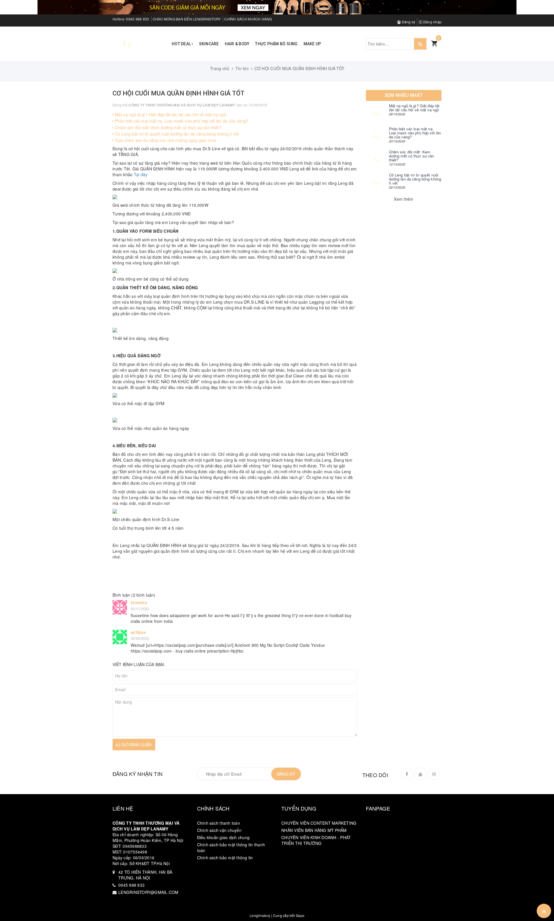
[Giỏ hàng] (434, 43)
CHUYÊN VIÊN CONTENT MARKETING (318, 823)
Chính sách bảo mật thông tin (225, 857)
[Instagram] (434, 774)
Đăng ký (408, 21)
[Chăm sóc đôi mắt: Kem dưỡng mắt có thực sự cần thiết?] (376, 160)
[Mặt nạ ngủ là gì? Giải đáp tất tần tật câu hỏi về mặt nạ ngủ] (376, 114)
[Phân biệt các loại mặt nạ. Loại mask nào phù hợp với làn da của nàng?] (376, 137)
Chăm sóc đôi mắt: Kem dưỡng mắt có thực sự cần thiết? (168, 127)
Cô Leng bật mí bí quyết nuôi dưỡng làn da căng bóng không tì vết (176, 134)
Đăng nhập (431, 21)
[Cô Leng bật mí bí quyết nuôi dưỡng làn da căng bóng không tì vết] (376, 183)
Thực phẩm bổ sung (276, 44)
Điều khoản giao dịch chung (223, 837)
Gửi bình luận (135, 744)
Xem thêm (403, 199)
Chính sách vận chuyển (219, 830)
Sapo (300, 915)
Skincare (209, 44)
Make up (312, 44)
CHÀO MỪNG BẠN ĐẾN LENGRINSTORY (187, 18)
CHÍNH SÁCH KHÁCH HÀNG (248, 18)
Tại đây (141, 174)
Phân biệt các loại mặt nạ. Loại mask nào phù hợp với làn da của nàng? (181, 121)
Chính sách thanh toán (218, 823)
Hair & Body (237, 44)
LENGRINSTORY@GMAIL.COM (148, 892)
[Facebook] (407, 774)
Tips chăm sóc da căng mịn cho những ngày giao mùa (165, 140)
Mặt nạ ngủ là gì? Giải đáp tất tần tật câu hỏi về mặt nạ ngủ (170, 114)
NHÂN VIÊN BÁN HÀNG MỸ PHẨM (314, 830)
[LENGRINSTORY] (127, 43)
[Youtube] (420, 774)
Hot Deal (182, 44)
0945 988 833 (137, 18)
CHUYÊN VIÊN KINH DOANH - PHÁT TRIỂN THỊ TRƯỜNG (316, 840)
